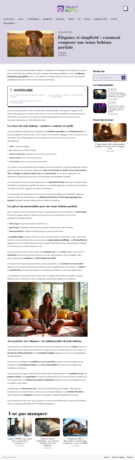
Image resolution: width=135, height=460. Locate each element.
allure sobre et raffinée (59, 240)
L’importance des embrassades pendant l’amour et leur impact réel (110, 146)
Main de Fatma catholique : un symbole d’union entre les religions (47, 442)
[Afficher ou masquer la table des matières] (59, 90)
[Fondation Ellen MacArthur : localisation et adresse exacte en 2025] (75, 427)
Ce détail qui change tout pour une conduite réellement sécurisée (117, 95)
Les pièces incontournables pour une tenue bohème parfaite (26, 102)
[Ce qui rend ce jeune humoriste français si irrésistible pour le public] (100, 108)
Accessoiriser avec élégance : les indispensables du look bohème (67, 96)
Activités (112, 102)
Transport (112, 89)
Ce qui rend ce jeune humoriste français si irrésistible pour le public (116, 109)
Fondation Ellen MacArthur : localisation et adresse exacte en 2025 (75, 441)
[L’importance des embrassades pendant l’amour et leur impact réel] (110, 132)
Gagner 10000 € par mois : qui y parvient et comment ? (19, 441)
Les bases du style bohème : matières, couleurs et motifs (29, 96)
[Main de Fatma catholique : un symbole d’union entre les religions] (47, 427)
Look (62, 54)
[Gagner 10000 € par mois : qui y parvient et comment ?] (19, 427)
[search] (125, 8)
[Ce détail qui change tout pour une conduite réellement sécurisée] (100, 94)
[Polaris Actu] (67, 8)
